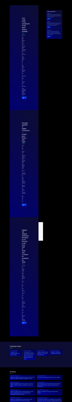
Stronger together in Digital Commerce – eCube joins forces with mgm (42, 353)
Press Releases (16, 350)
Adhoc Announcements (17, 382)
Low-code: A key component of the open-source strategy (15, 353)
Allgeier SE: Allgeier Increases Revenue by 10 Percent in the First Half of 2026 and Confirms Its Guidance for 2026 (54, 15)
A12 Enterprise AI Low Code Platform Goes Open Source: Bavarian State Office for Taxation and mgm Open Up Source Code (48, 385)
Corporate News (57, 350)
